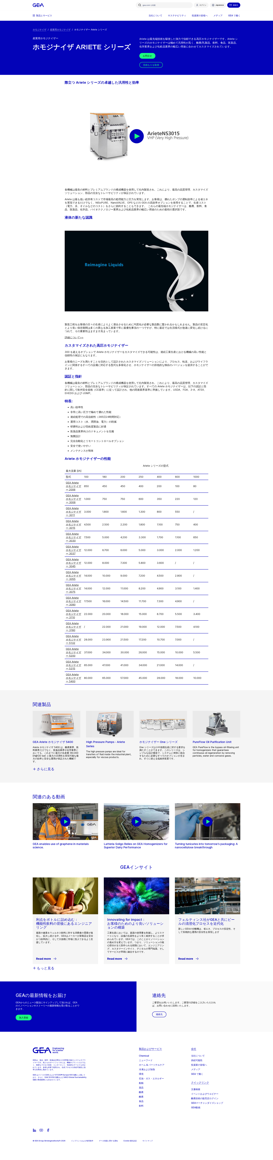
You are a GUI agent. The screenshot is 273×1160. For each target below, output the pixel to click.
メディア (195, 1069)
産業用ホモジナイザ (60, 29)
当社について (198, 1055)
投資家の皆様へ (199, 1064)
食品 (141, 1101)
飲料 (141, 1105)
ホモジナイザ (39, 29)
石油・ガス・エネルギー (151, 1078)
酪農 (141, 1092)
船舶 (141, 1083)
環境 (141, 1073)
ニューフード (146, 1060)
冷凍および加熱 (147, 1069)
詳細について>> (74, 337)
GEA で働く (197, 1073)
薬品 (141, 1087)
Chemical (144, 1055)
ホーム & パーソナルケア (151, 1064)
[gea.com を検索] (139, 5)
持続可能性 (196, 1060)
